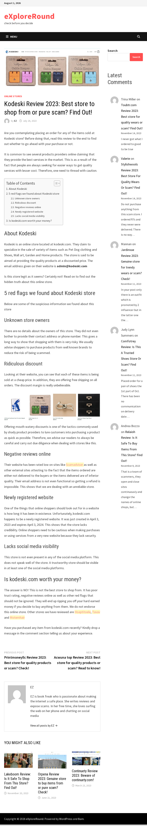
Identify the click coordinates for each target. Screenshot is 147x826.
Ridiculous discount (25, 202)
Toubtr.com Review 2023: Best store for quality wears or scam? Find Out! (132, 116)
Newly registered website (29, 211)
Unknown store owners (27, 198)
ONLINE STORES (13, 96)
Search (113, 51)
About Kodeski (18, 189)
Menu (13, 36)
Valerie (125, 158)
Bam (81, 819)
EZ (15, 120)
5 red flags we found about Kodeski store (34, 193)
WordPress (65, 819)
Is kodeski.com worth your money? (30, 220)
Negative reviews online (28, 207)
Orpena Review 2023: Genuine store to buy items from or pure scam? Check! (52, 783)
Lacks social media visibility (30, 216)
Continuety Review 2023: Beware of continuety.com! (85, 775)
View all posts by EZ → (44, 725)
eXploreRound (29, 16)
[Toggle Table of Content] (55, 183)
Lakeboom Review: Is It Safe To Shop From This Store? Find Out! (17, 781)
